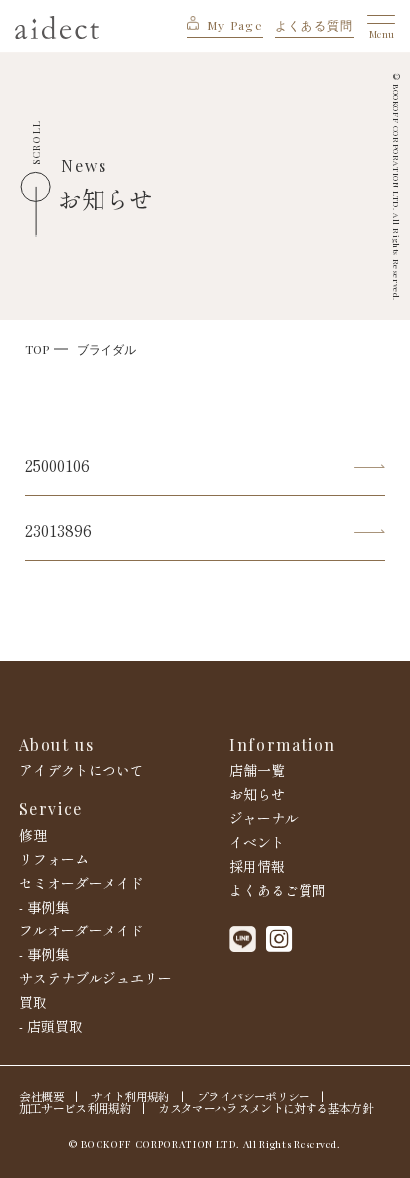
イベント (257, 842)
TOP (37, 349)
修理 (33, 835)
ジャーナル (264, 818)
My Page (234, 25)
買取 (33, 1002)
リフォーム (54, 859)
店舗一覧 (257, 770)
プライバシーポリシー (253, 1096)
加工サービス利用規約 (75, 1108)
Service (51, 809)
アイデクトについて (81, 770)
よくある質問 (314, 25)
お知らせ (257, 794)
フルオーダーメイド (81, 930)
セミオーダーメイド (81, 883)
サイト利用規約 (130, 1096)
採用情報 (257, 866)
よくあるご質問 (277, 890)
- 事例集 (44, 907)
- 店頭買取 (51, 1026)
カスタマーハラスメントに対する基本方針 (265, 1108)
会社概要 (41, 1096)
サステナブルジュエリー (95, 978)
